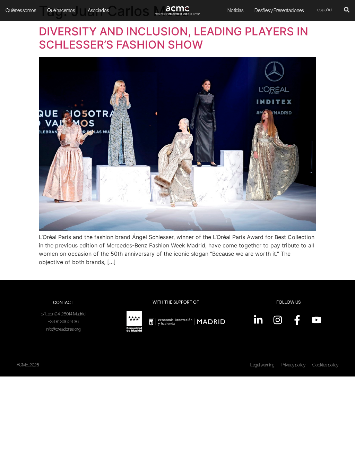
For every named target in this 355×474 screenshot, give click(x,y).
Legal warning (262, 365)
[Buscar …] (346, 10)
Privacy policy (293, 365)
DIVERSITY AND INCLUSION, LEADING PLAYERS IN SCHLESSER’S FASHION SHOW (173, 38)
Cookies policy (325, 365)
